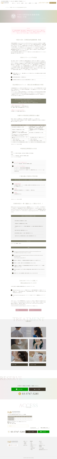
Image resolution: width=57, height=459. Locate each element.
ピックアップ (41, 443)
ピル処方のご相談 (33, 364)
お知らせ (26, 3)
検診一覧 (32, 446)
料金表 (31, 449)
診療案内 (22, 3)
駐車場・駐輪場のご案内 (44, 427)
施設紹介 (25, 443)
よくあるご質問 (41, 448)
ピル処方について (33, 447)
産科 (14, 7)
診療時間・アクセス (31, 3)
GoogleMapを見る (33, 427)
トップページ (7, 7)
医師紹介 (25, 442)
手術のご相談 (14, 364)
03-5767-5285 (43, 3)
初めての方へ (18, 3)
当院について (14, 3)
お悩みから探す (33, 448)
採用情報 (36, 3)
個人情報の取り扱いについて (43, 449)
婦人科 (31, 443)
